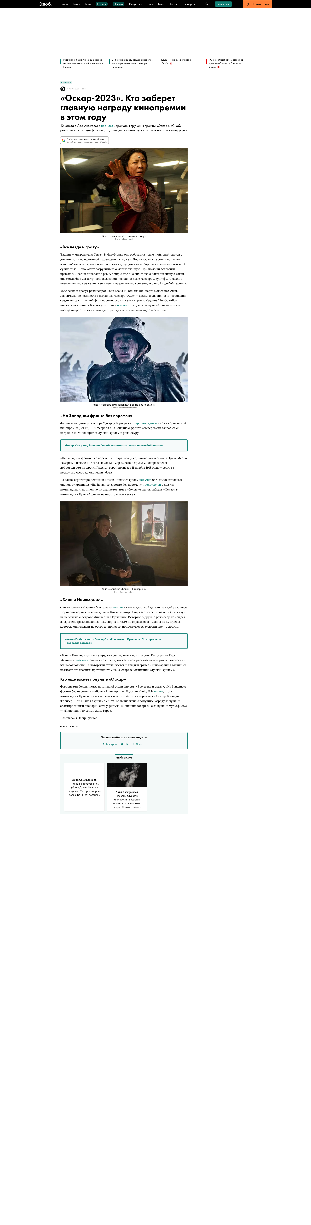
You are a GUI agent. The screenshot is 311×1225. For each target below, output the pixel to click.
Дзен (139, 744)
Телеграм (111, 744)
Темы (88, 4)
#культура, (66, 726)
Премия (118, 4)
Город (173, 4)
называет (81, 660)
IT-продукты (188, 4)
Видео (161, 4)
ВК (126, 744)
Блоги (76, 4)
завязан (117, 607)
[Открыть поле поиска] (207, 4)
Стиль (149, 4)
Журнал (101, 4)
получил (145, 480)
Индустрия (135, 4)
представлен (152, 484)
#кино (75, 726)
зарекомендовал (146, 423)
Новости (64, 4)
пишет (158, 691)
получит (123, 305)
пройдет (107, 125)
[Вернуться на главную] (45, 4)
